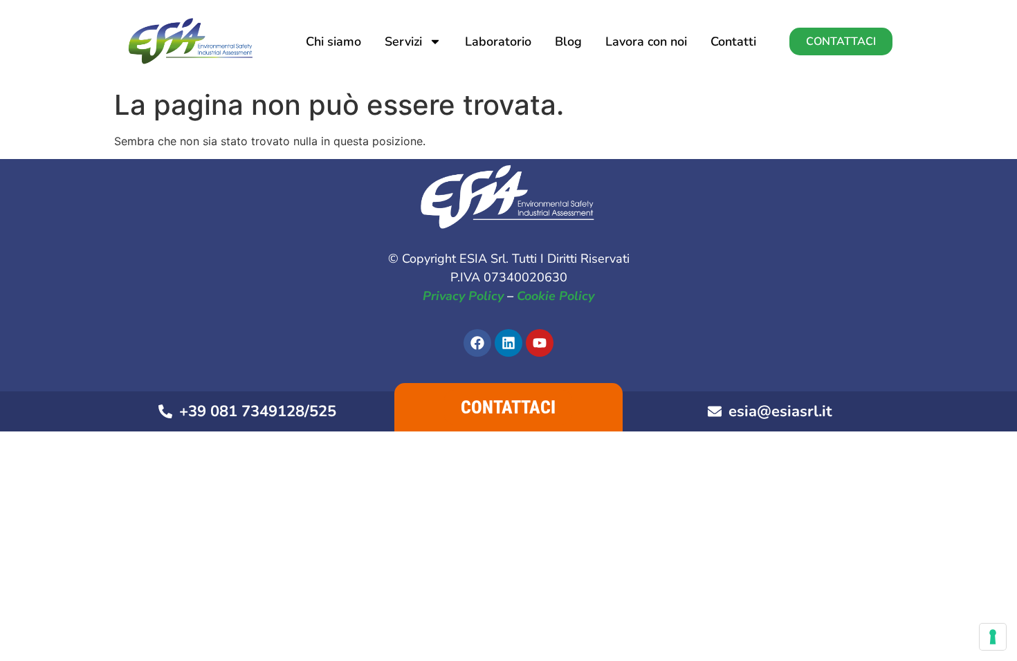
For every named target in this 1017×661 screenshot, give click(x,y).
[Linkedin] (508, 343)
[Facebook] (477, 343)
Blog (568, 41)
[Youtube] (539, 343)
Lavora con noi (646, 41)
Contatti (733, 41)
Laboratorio (498, 41)
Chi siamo (333, 41)
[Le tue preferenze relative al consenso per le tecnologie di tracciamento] (993, 637)
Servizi (403, 41)
